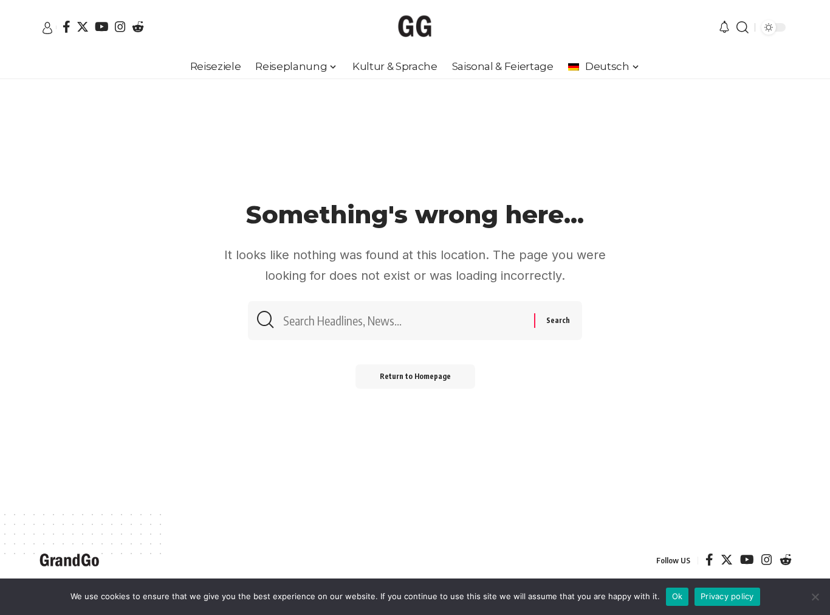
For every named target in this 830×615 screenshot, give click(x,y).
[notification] (724, 28)
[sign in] (47, 28)
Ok (677, 596)
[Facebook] (67, 27)
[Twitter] (83, 27)
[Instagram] (120, 27)
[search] (742, 27)
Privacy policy (727, 596)
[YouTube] (102, 27)
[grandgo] (415, 27)
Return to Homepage (415, 376)
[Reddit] (138, 27)
